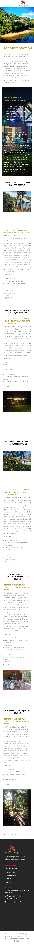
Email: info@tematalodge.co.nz (17, 902)
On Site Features (11, 875)
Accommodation (10, 872)
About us (8, 879)
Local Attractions (11, 869)
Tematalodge (10, 934)
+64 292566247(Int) (14, 898)
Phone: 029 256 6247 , (14, 896)
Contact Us (8, 882)
